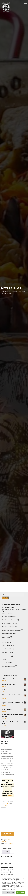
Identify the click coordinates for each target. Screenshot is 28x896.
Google (5, 803)
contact (10, 795)
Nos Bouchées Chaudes (9, 620)
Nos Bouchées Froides (9, 616)
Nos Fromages (6, 656)
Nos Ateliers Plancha (8, 634)
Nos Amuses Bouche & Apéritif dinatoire (14, 609)
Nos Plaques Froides (8, 623)
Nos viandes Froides (8, 627)
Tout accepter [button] (20, 892)
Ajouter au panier (7, 834)
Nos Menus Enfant (7, 652)
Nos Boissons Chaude (8, 666)
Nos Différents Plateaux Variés (11, 630)
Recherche (5, 597)
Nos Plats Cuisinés (7, 649)
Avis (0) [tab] (5, 852)
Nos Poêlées (6, 637)
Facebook (7, 805)
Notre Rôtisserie (7, 645)
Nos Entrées (5, 642)
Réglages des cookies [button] (8, 892)
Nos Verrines (6, 613)
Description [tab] (7, 849)
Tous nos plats (6, 607)
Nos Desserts (6, 663)
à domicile (11, 843)
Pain (3, 659)
